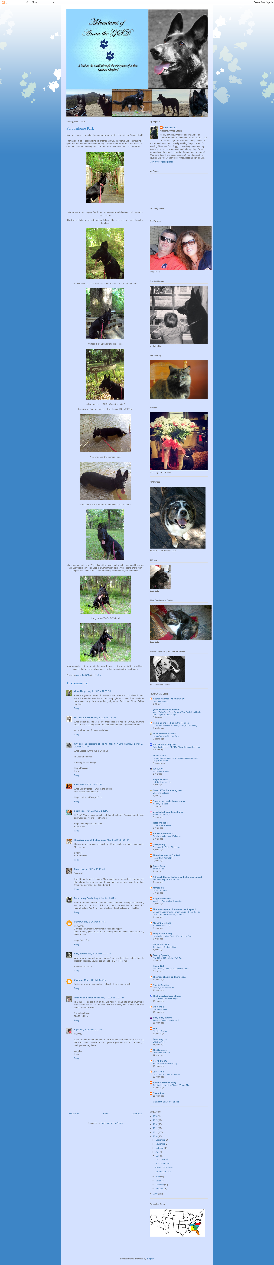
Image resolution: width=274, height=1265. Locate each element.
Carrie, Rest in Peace (162, 825)
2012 (155, 1128)
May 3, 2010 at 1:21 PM (97, 811)
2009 (155, 1194)
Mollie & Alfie (159, 755)
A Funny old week (160, 804)
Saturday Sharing (160, 701)
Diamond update (160, 1009)
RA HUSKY (158, 769)
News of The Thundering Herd (167, 790)
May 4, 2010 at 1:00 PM (105, 898)
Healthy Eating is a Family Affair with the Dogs (172, 936)
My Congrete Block (161, 771)
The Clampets (159, 1050)
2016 (155, 1116)
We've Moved (159, 1042)
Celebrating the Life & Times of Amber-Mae (171, 1085)
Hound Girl (158, 966)
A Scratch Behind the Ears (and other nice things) (177, 877)
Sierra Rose (79, 811)
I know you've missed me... (164, 988)
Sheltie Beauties (161, 985)
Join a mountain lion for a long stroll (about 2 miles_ (175, 725)
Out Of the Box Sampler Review (166, 1074)
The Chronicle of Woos (164, 734)
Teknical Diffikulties (164, 1167)
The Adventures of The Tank (166, 855)
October (159, 1148)
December (161, 1140)
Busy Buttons (80, 954)
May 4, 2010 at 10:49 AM (93, 869)
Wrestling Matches (161, 793)
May (158, 1156)
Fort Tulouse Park (163, 1171)
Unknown (78, 922)
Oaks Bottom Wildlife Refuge (165, 998)
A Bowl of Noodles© (163, 833)
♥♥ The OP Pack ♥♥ (83, 717)
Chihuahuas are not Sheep (166, 1102)
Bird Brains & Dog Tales (164, 744)
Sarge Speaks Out (162, 898)
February (160, 1185)
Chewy (77, 869)
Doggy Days (159, 866)
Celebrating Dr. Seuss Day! (164, 947)
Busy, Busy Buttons (162, 1018)
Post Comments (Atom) (112, 1123)
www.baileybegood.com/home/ (168, 812)
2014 (155, 1124)
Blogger (150, 1259)
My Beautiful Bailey (161, 815)
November (161, 1144)
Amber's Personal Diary (164, 1082)
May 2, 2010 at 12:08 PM (99, 691)
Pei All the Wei (160, 1061)
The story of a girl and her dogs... (169, 977)
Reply (76, 708)
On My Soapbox (160, 890)
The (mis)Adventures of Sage (167, 996)
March (159, 1181)
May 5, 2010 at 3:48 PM (95, 922)
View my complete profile (161, 162)
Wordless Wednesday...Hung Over (168, 901)
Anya (76, 784)
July (158, 1152)
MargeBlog (158, 888)
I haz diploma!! (161, 1159)
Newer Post (74, 1113)
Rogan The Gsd (160, 779)
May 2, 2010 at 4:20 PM (105, 717)
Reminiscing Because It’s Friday (167, 836)
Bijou (76, 1029)
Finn (155, 1028)
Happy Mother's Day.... (162, 925)
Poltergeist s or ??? (161, 1053)
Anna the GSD (170, 127)
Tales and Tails (160, 823)
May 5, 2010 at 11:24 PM (99, 954)
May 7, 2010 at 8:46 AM (95, 980)
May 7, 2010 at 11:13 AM (112, 998)
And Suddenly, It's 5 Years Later (166, 879)
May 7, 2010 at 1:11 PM (91, 1029)
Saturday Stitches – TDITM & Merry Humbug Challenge (176, 747)
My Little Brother (160, 1031)
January (159, 1188)
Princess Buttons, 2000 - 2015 (166, 1020)
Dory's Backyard (161, 944)
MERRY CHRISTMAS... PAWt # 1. (167, 958)
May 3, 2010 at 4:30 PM (118, 840)
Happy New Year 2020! (163, 858)
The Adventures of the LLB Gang (90, 840)
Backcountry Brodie (83, 898)
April (158, 1176)
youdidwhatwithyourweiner (166, 709)
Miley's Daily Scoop (162, 934)
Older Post (137, 1113)
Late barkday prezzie (162, 782)
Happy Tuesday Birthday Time (166, 736)
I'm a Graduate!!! (162, 1163)
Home (105, 1113)
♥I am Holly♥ (80, 691)
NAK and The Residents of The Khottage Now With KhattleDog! (104, 744)
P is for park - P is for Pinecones (166, 847)
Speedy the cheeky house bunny (169, 801)
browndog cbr (160, 1039)
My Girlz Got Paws (162, 923)
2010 (155, 1136)
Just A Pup (158, 1072)
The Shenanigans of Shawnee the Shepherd (174, 909)
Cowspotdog (159, 844)
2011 (155, 1132)
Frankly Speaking (161, 955)
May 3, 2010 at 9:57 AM (91, 784)
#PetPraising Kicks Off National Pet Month (171, 969)
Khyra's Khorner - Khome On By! (169, 699)
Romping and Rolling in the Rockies (171, 723)
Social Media (158, 869)
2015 (155, 1120)
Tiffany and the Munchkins (87, 998)
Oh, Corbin (158, 1007)
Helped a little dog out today (165, 1063)
